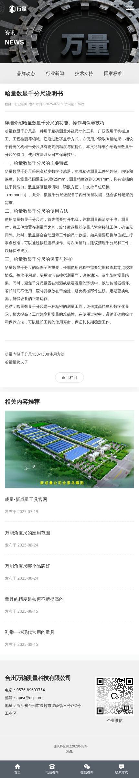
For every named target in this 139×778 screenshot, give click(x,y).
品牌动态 (26, 73)
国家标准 (113, 73)
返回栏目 (69, 377)
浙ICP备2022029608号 (71, 746)
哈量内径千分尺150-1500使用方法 (35, 354)
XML (69, 751)
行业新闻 (55, 73)
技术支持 (84, 73)
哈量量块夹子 (16, 362)
